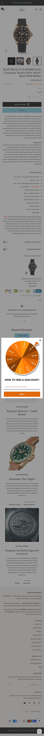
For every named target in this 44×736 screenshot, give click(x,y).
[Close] (40, 340)
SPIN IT (22, 394)
